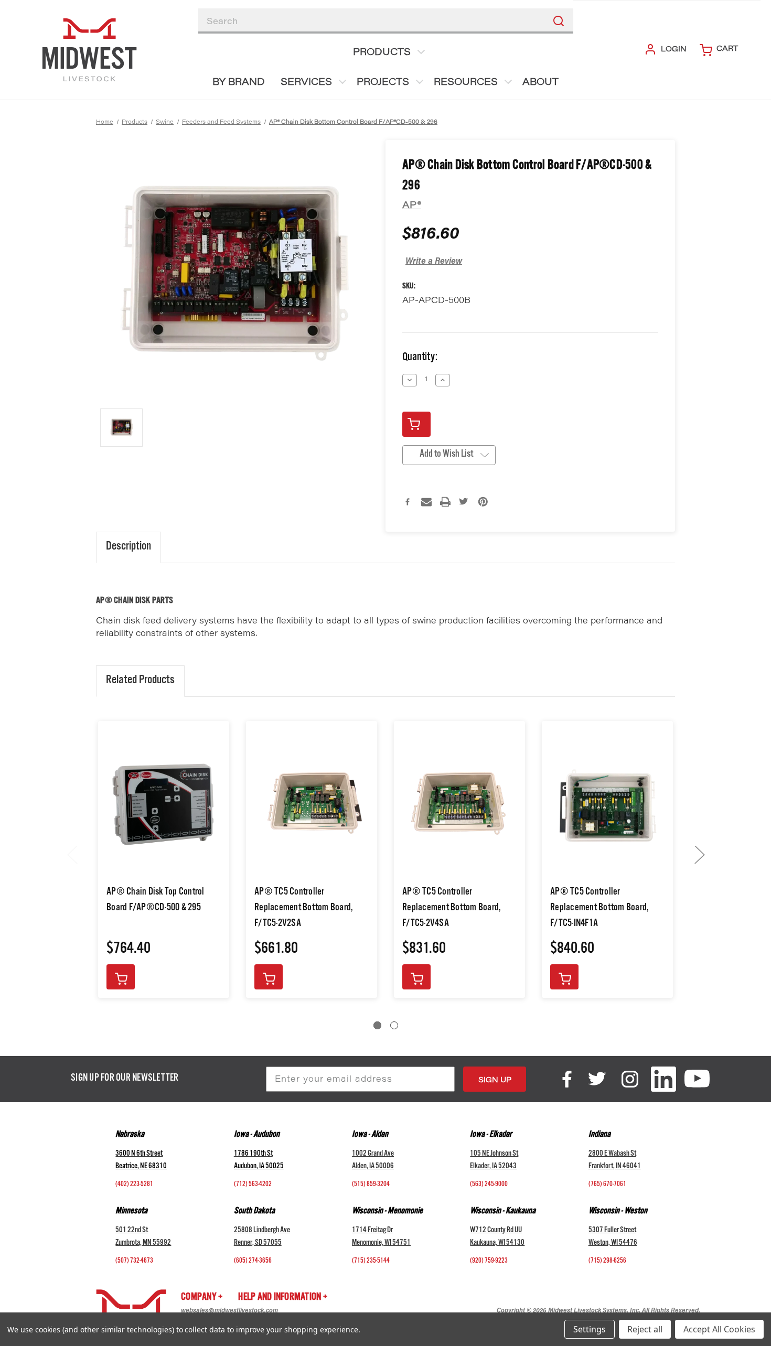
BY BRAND (238, 83)
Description (128, 547)
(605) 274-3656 (253, 1261)
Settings (589, 1329)
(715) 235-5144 (371, 1261)
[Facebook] (407, 501)
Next (699, 854)
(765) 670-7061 (607, 1185)
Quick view (164, 804)
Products (382, 53)
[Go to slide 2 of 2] (394, 1025)
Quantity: (419, 358)
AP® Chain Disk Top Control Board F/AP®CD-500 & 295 (155, 901)
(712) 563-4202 (253, 1185)
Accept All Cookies (719, 1329)
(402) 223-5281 (134, 1185)
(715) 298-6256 (607, 1261)
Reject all (644, 1329)
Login (674, 49)
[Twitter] (464, 501)
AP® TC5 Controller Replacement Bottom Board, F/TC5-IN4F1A (599, 909)
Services (306, 83)
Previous (71, 854)
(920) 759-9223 (489, 1261)
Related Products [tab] (140, 681)
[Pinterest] (483, 501)
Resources (466, 83)
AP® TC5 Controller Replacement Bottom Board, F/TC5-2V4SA (451, 909)
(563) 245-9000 (489, 1185)
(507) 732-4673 (134, 1261)
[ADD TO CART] (120, 976)
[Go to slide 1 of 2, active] (377, 1025)
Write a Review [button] (433, 261)
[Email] (426, 501)
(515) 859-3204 (371, 1185)
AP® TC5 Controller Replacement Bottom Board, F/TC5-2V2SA (303, 909)
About (540, 83)
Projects (383, 83)
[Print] (445, 501)
